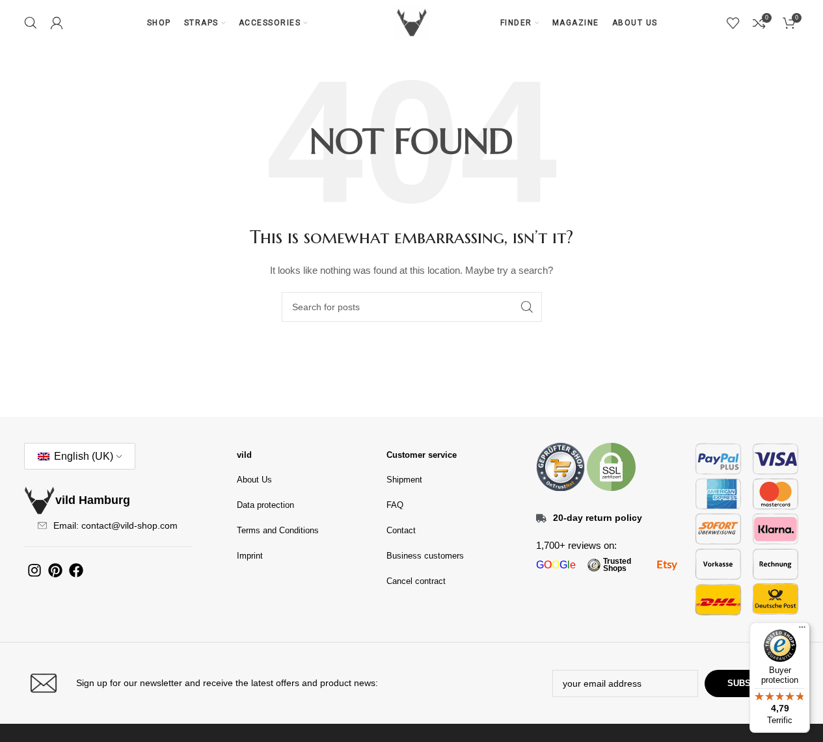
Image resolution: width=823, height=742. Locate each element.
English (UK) (82, 456)
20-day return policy (597, 517)
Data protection (265, 505)
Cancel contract (416, 581)
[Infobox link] (214, 683)
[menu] (802, 630)
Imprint (250, 556)
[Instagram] (34, 570)
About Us (254, 479)
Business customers (425, 556)
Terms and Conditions (278, 530)
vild (244, 455)
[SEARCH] (527, 307)
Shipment (404, 479)
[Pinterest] (55, 570)
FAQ (394, 505)
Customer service (421, 455)
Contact (401, 530)
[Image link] (560, 466)
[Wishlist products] (733, 23)
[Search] (31, 23)
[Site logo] (411, 22)
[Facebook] (76, 570)
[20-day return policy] (541, 518)
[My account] (57, 23)
